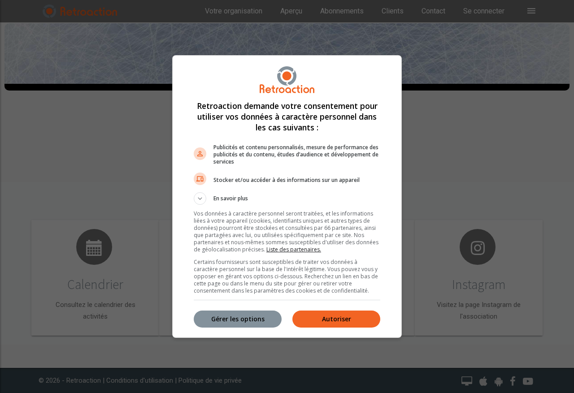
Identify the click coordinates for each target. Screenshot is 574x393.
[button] (287, 198)
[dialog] (287, 196)
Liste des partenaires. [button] (293, 249)
